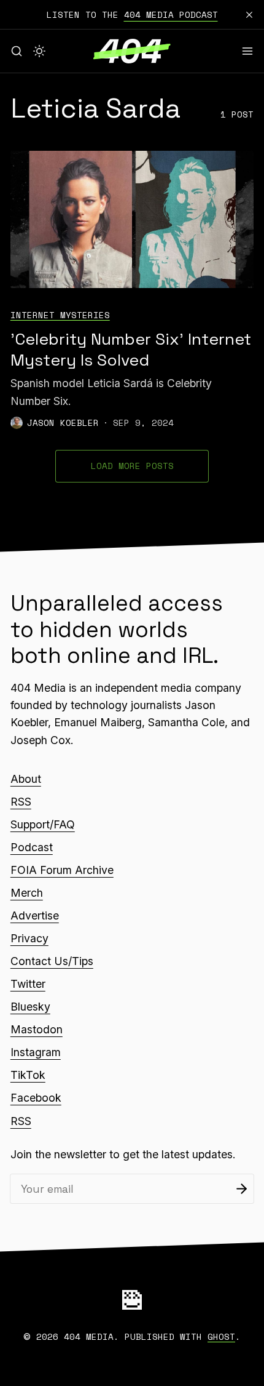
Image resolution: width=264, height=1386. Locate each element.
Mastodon (36, 1029)
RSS (20, 801)
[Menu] (247, 51)
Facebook (35, 1097)
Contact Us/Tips (51, 961)
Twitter (27, 983)
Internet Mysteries (60, 314)
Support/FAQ (42, 824)
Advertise (34, 915)
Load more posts (132, 465)
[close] (249, 15)
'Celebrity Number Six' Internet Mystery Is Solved (130, 350)
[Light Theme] (39, 51)
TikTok (27, 1074)
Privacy (29, 938)
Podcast (31, 847)
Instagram (35, 1052)
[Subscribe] (242, 1188)
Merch (26, 892)
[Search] (16, 51)
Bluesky (30, 1006)
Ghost (221, 1336)
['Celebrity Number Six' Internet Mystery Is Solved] (132, 219)
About (25, 778)
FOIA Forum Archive (62, 869)
